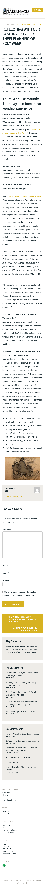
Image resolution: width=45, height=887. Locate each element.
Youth (4, 827)
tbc (18, 24)
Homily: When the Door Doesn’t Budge (22, 733)
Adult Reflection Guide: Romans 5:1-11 (21, 758)
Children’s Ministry (9, 830)
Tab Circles (6, 825)
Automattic (22, 883)
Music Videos (7, 851)
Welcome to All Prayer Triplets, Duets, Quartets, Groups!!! (22, 674)
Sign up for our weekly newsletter (21, 646)
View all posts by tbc (14, 496)
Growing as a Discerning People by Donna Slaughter (21, 683)
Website (5, 580)
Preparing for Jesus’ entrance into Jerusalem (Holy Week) (22, 619)
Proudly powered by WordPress (16, 880)
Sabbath (5, 813)
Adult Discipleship (9, 832)
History (5, 795)
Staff (4, 797)
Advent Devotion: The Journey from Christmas (21, 768)
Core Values (7, 792)
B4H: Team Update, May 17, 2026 (20, 711)
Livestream (6, 811)
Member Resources (10, 853)
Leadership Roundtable (31, 24)
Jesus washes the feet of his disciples (24, 196)
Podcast (5, 846)
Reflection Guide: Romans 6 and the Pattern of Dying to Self (21, 749)
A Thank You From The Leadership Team (25, 629)
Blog (4, 844)
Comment (7, 529)
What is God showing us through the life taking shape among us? (21, 703)
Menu (38, 10)
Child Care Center (9, 800)
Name (5, 565)
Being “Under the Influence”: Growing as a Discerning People (22, 693)
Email (5, 572)
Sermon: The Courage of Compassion (22, 740)
